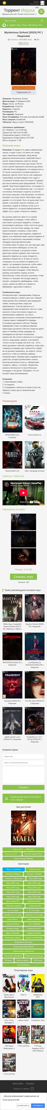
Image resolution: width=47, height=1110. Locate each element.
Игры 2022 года (34, 888)
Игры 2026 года (35, 879)
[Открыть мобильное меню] (41, 11)
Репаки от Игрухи (13, 874)
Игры (25, 25)
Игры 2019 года (13, 897)
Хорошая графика (13, 906)
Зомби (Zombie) (33, 919)
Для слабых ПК (13, 901)
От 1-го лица (13, 910)
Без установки (23, 965)
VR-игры (8, 960)
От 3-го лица (34, 910)
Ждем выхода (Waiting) (23, 858)
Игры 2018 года (34, 897)
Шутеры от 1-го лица (12, 915)
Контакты (30, 1083)
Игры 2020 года (34, 892)
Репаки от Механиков (14, 879)
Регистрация (34, 4)
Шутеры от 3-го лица (34, 915)
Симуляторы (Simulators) (23, 947)
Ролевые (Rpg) (13, 928)
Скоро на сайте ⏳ (12, 854)
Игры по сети (35, 869)
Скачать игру (23, 577)
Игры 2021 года (13, 892)
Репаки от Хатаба (34, 874)
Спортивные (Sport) (13, 938)
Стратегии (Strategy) (34, 938)
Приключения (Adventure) (23, 951)
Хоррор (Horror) (33, 928)
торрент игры (15, 25)
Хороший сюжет (34, 901)
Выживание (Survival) (23, 942)
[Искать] (41, 20)
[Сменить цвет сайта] (4, 3)
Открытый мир (35, 906)
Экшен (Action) (13, 924)
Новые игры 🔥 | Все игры (23, 849)
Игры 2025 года (13, 883)
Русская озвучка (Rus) (33, 854)
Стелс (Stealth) (34, 924)
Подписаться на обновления (23, 88)
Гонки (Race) (12, 919)
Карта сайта (18, 1083)
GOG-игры (38, 960)
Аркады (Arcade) (34, 933)
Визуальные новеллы (34, 956)
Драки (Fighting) (12, 933)
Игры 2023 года (13, 888)
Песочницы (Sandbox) (13, 956)
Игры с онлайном (14, 869)
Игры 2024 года (34, 883)
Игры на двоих (23, 960)
